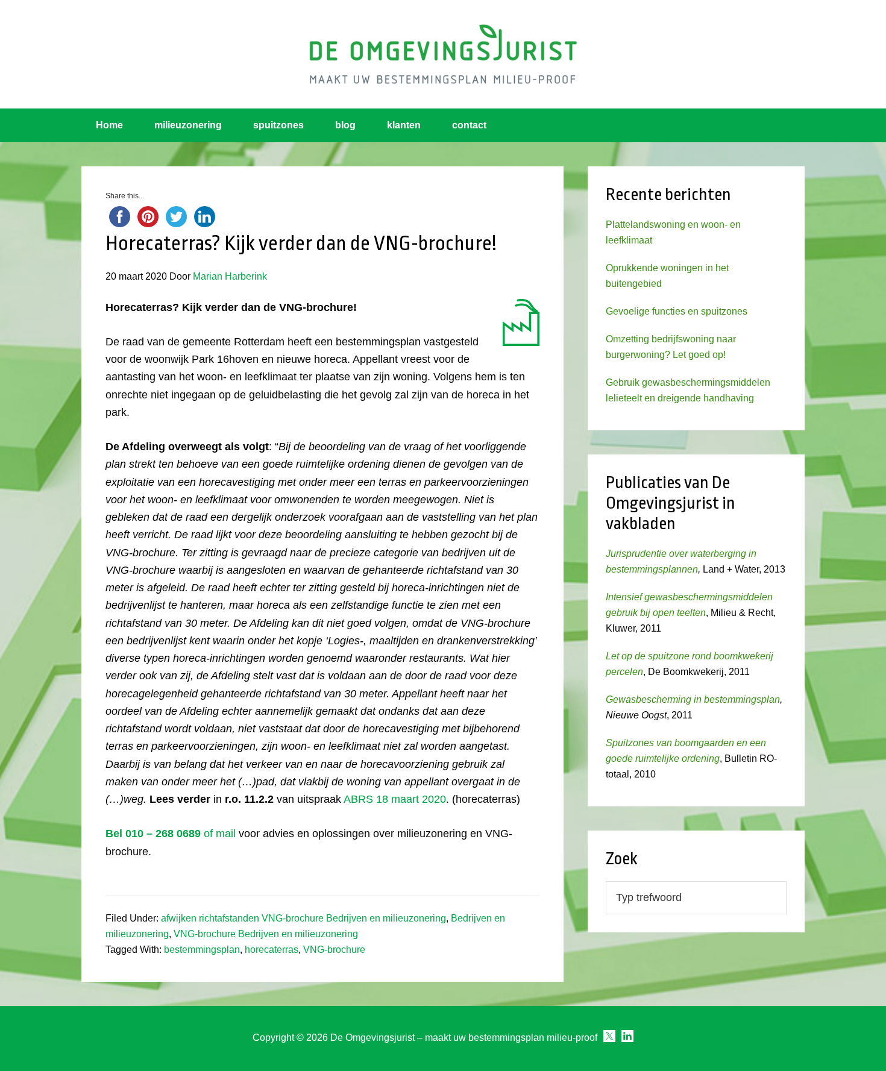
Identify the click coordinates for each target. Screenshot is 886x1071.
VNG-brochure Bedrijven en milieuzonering (266, 934)
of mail (170, 834)
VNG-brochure (334, 949)
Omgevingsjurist (443, 54)
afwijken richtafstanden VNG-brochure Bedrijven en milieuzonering (303, 918)
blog (345, 125)
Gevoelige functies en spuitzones (676, 311)
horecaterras (271, 949)
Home (109, 125)
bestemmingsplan (202, 949)
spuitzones (278, 125)
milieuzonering (188, 125)
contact (469, 125)
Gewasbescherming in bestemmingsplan (693, 699)
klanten (404, 125)
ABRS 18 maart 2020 (395, 799)
